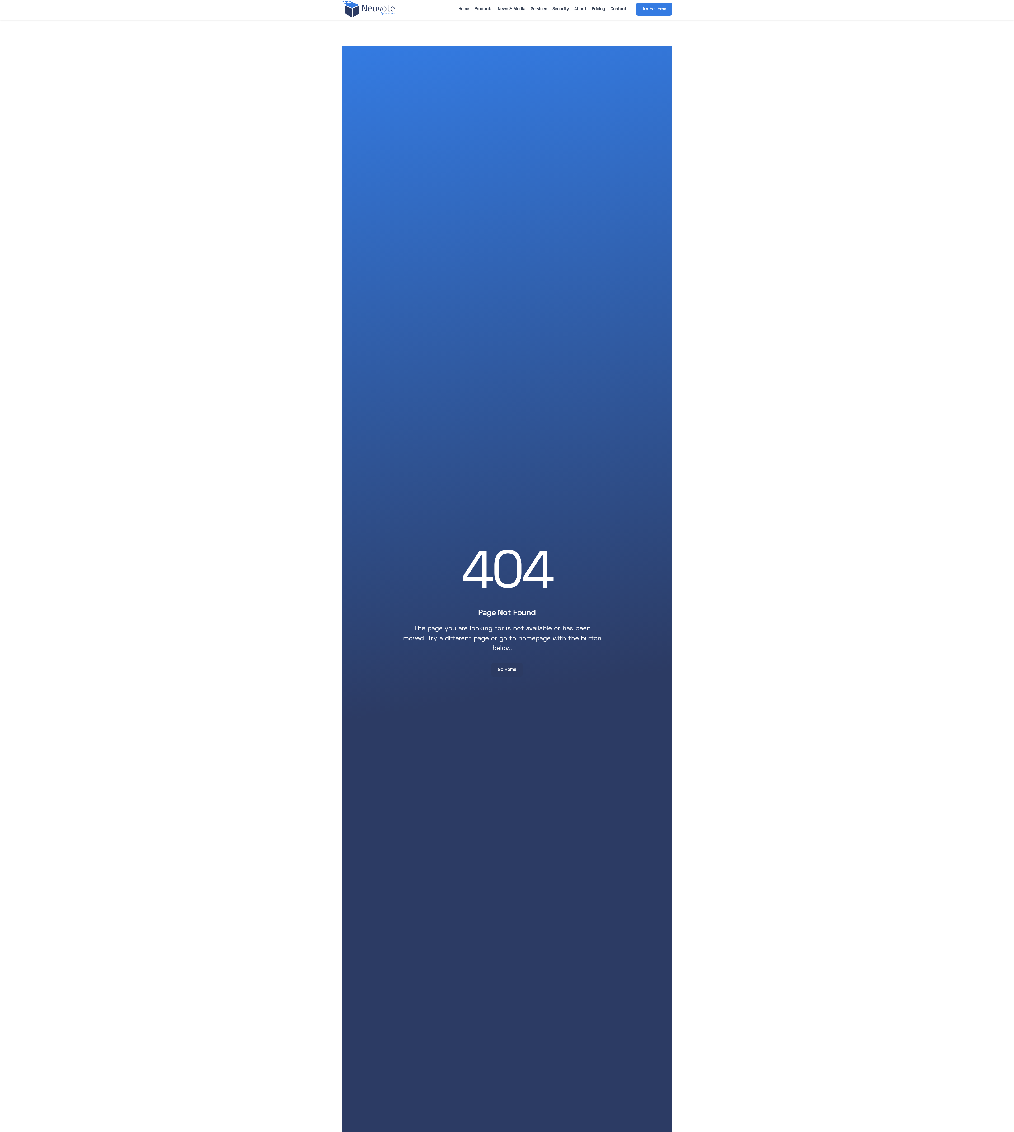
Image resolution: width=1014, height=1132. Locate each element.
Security (560, 9)
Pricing (598, 9)
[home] (368, 9)
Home (463, 9)
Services (539, 9)
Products (483, 9)
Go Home (507, 670)
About (580, 9)
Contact (618, 9)
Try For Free (654, 9)
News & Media (511, 9)
